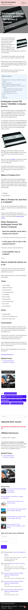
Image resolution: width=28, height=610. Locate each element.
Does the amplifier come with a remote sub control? (13, 88)
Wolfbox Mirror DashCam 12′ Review (16, 563)
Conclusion (5, 97)
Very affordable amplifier (17, 403)
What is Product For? (7, 82)
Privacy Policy (22, 606)
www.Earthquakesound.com (7, 354)
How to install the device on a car (10, 93)
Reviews (9, 527)
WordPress (12, 603)
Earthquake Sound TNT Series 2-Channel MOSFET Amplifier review (12, 400)
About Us (10, 608)
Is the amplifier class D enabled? (10, 91)
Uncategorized (11, 492)
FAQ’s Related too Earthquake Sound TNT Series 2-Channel (14, 86)
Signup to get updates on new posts (9, 606)
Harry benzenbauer (8, 581)
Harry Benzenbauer (8, 573)
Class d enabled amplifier (10, 393)
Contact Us (3, 608)
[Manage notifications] (25, 607)
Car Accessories (11, 503)
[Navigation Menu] (23, 3)
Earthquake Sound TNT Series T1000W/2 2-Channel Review (14, 80)
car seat (23, 525)
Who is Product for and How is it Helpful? (11, 84)
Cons (4, 96)
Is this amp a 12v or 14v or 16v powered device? (13, 90)
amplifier (13, 159)
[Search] (25, 3)
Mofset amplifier (5, 403)
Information (18, 510)
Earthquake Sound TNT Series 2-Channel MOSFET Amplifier (12, 396)
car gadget (18, 525)
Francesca (5, 26)
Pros (4, 94)
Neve (2, 603)
